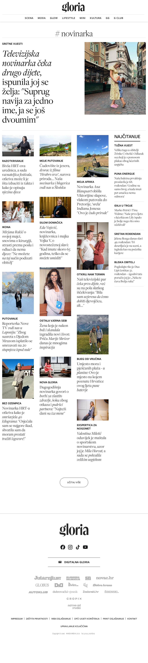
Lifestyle (68, 18)
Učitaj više (74, 482)
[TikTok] (77, 547)
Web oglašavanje (61, 618)
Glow (54, 18)
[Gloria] (73, 7)
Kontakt (132, 618)
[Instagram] (70, 547)
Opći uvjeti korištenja (86, 618)
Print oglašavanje (113, 618)
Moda (42, 18)
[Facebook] (62, 547)
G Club (118, 18)
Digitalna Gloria (76, 562)
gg (108, 18)
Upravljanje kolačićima (74, 626)
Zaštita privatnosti (37, 618)
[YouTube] (85, 547)
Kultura (95, 18)
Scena (29, 18)
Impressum (17, 618)
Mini (83, 18)
